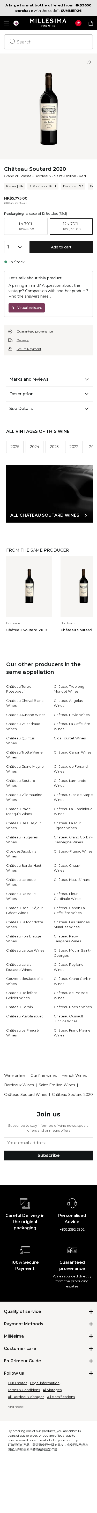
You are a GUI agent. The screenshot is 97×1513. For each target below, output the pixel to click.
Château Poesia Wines (73, 1007)
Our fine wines (44, 1075)
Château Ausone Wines (25, 715)
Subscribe (49, 1155)
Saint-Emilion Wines (57, 1085)
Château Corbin (19, 1007)
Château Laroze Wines (25, 950)
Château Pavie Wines (71, 715)
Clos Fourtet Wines (70, 738)
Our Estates (17, 1383)
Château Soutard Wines (25, 1094)
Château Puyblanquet (24, 1016)
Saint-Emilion (65, 176)
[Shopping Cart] (91, 23)
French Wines (74, 1075)
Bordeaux (42, 176)
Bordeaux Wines (19, 1085)
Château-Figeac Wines (73, 851)
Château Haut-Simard (72, 880)
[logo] (48, 23)
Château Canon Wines (72, 752)
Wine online (15, 1075)
